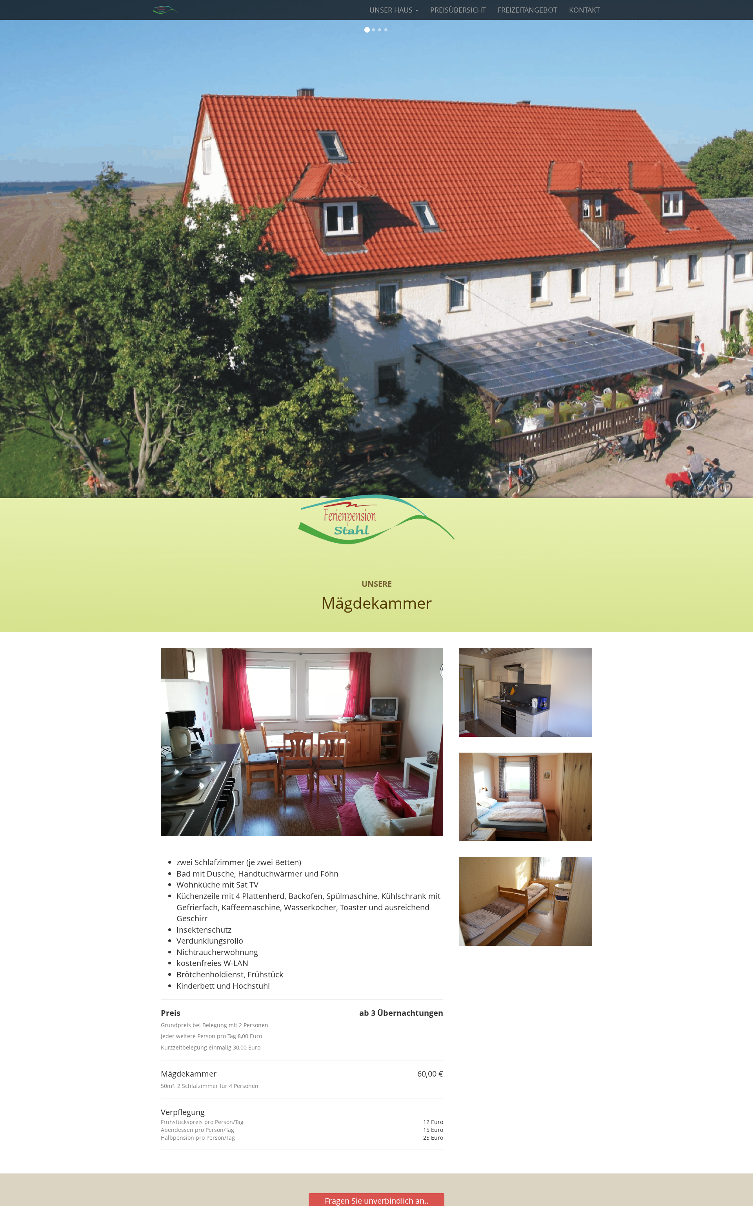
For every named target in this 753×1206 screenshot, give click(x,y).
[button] (367, 30)
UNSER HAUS (392, 10)
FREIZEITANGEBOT (527, 10)
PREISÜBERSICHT (458, 10)
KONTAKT (584, 10)
